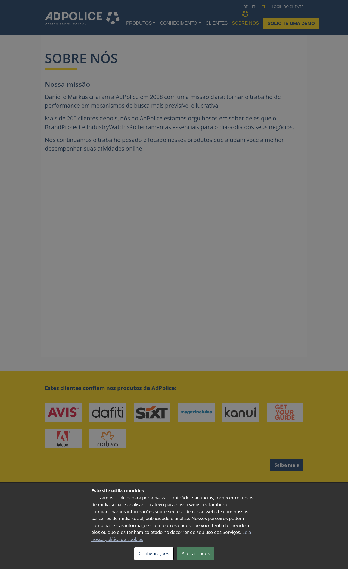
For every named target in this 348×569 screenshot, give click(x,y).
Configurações (154, 553)
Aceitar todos (196, 553)
